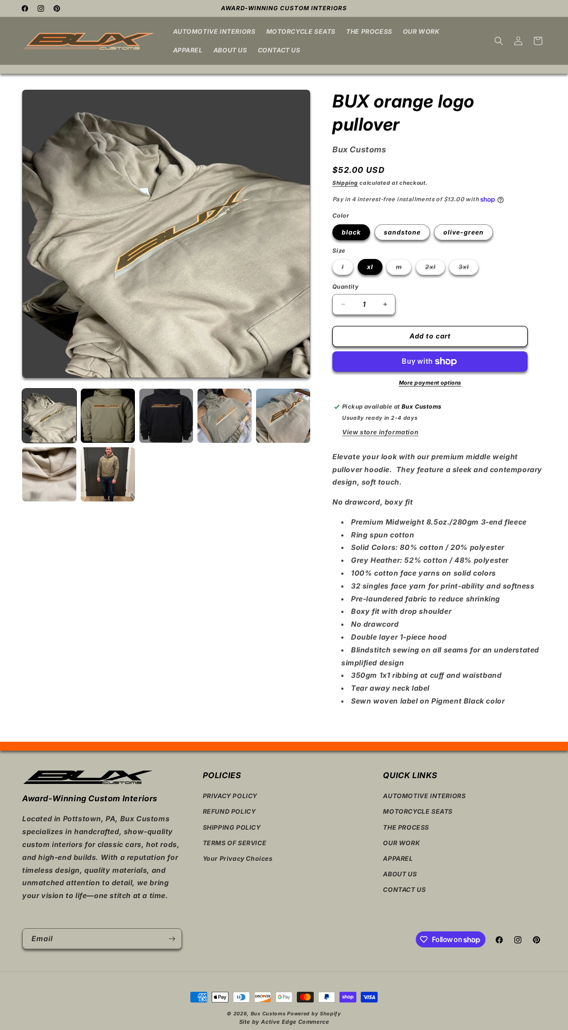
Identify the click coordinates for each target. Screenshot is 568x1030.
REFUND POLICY (229, 811)
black (351, 232)
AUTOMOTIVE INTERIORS (424, 795)
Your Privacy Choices (238, 858)
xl (370, 266)
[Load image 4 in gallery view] (224, 416)
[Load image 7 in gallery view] (108, 474)
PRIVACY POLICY (230, 795)
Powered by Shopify (314, 1013)
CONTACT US (404, 889)
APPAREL (398, 858)
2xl (435, 268)
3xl (468, 268)
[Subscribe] (171, 938)
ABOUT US (400, 874)
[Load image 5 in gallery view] (283, 416)
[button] (499, 41)
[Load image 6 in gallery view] (49, 474)
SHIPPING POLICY (232, 827)
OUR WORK (401, 843)
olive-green (463, 232)
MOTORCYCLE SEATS (418, 811)
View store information (380, 432)
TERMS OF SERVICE (235, 843)
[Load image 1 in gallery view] (49, 416)
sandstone (402, 232)
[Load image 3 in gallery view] (166, 416)
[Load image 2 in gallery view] (108, 416)
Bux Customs (268, 1013)
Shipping (345, 182)
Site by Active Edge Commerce (284, 1021)
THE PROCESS (406, 827)
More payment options (430, 382)
